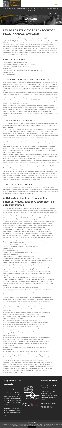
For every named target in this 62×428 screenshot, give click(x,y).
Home (27, 21)
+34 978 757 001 (46, 391)
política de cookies (48, 425)
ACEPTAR (32, 426)
